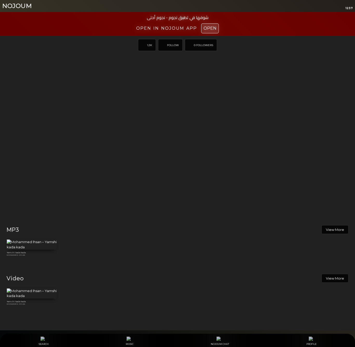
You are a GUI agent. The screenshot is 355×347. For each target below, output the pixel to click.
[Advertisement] (177, 181)
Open (209, 28)
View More (335, 230)
